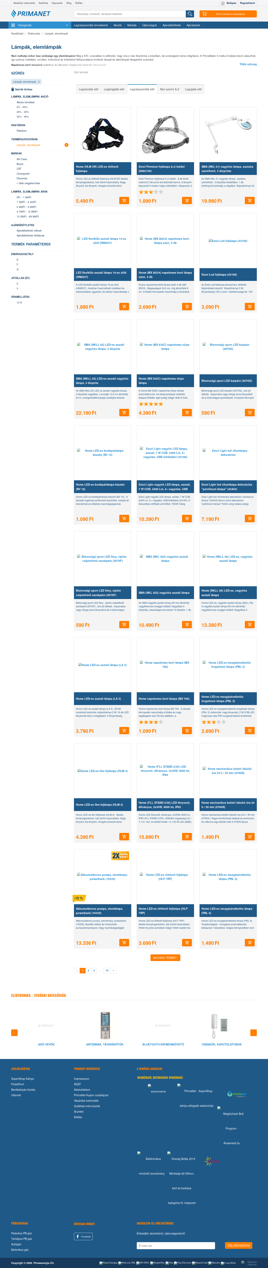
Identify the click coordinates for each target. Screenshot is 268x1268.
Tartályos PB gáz (21, 1239)
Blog (69, 3)
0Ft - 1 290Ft (24, 197)
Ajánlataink (193, 25)
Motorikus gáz (20, 1250)
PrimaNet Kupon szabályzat (91, 1095)
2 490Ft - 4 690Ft (26, 207)
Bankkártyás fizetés (23, 1090)
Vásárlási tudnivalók (24, 3)
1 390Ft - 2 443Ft (26, 202)
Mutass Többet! (165, 958)
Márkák (132, 25)
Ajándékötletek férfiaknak (30, 235)
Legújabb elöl (193, 89)
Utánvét (16, 1095)
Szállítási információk (87, 1106)
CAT (19, 168)
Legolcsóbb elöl (88, 89)
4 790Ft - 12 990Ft (27, 211)
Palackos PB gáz (21, 1233)
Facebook (86, 1236)
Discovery (22, 178)
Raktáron (22, 130)
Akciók (118, 25)
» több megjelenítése (28, 183)
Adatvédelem (82, 1090)
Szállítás (43, 3)
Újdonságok (149, 25)
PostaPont (17, 1084)
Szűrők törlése (23, 89)
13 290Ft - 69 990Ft (28, 216)
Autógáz (16, 1244)
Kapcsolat (57, 3)
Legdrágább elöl (114, 89)
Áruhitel (78, 1111)
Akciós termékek (26, 102)
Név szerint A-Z (169, 89)
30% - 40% (23, 116)
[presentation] (14, 1032)
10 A (19, 302)
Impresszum (81, 1079)
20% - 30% (23, 112)
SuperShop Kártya (22, 1079)
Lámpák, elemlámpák (24, 81)
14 (107, 970)
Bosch (20, 164)
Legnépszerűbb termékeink (91, 25)
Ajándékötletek (172, 25)
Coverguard (23, 173)
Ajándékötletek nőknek (29, 230)
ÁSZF (77, 1084)
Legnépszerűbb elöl (142, 89)
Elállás (78, 3)
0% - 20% (22, 107)
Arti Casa (22, 159)
